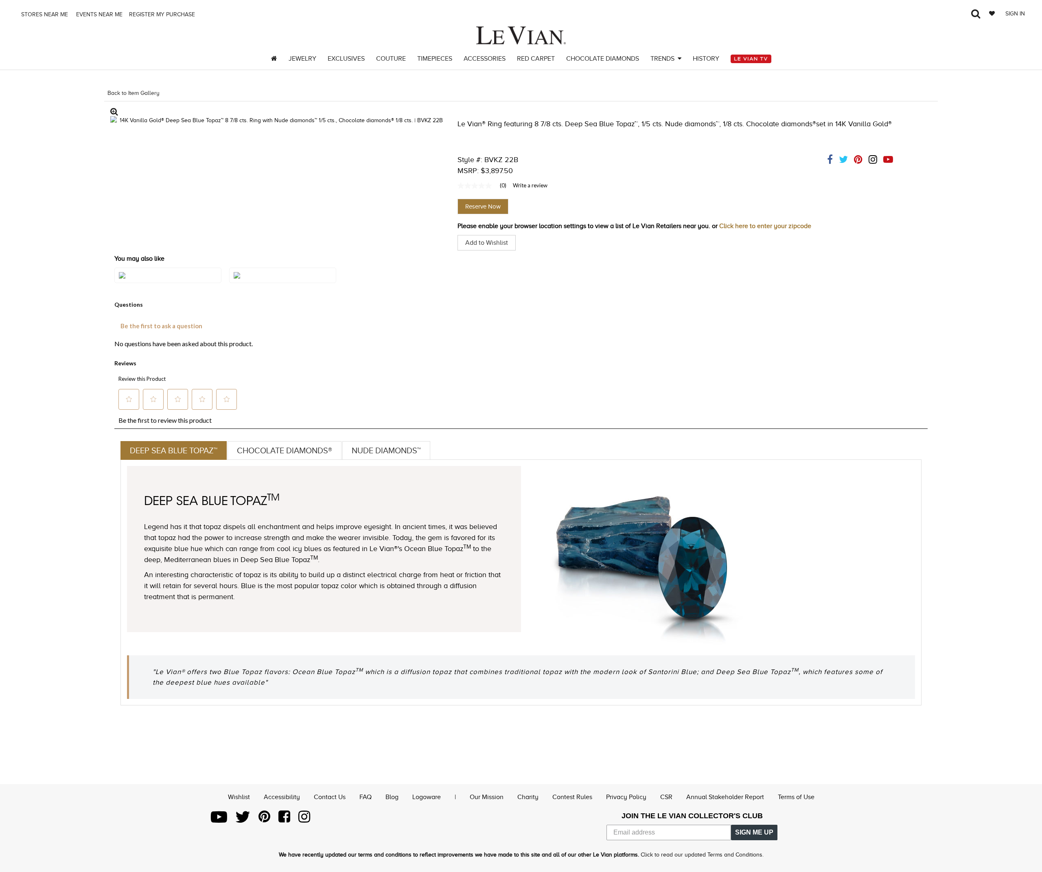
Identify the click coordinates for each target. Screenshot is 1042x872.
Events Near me (98, 14)
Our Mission (486, 797)
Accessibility (282, 797)
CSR (666, 797)
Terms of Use (796, 797)
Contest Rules (572, 797)
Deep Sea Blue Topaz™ (173, 450)
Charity (528, 797)
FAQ (365, 797)
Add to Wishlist (486, 242)
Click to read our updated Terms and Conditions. (702, 855)
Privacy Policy (626, 797)
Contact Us (330, 797)
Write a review (530, 185)
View (167, 283)
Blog (391, 797)
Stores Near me (44, 14)
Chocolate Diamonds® (284, 450)
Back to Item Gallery (133, 93)
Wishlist (239, 797)
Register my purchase (163, 14)
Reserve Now (483, 206)
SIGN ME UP (754, 832)
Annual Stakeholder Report (725, 797)
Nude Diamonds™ (386, 450)
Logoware (426, 797)
